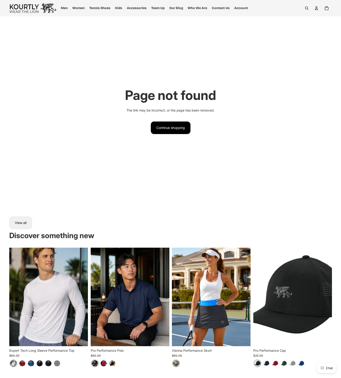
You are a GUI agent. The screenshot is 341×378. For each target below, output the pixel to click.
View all (20, 223)
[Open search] (307, 8)
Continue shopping (170, 128)
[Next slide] (81, 297)
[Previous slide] (16, 297)
